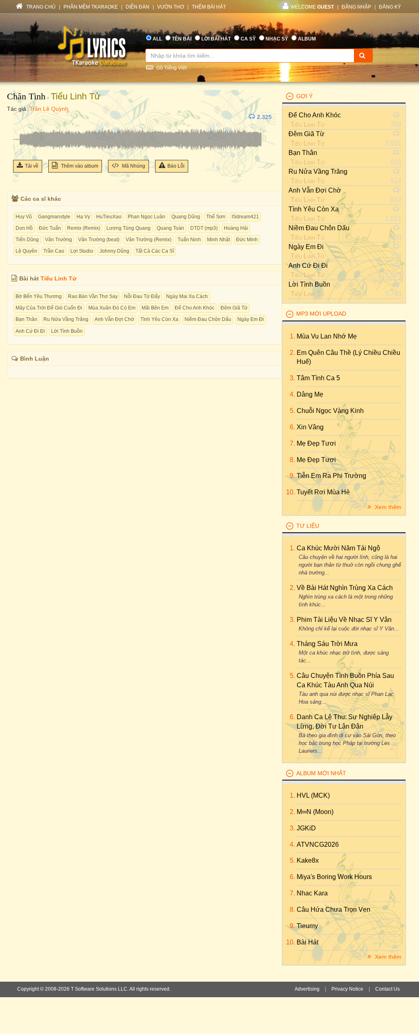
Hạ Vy (83, 217)
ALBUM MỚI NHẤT (321, 773)
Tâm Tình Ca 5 (318, 378)
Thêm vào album (79, 166)
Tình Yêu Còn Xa (159, 319)
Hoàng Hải (236, 228)
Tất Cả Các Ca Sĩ (154, 251)
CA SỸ (248, 39)
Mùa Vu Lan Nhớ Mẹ (327, 336)
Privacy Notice (347, 989)
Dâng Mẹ (310, 394)
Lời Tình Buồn (67, 331)
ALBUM (307, 39)
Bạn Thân (26, 319)
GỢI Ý (304, 96)
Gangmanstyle (54, 217)
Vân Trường (58, 239)
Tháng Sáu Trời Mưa (327, 643)
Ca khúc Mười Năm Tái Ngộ (338, 548)
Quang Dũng (185, 217)
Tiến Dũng (27, 239)
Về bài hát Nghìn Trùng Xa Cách (345, 587)
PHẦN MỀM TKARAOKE (90, 7)
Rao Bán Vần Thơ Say (93, 296)
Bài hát (307, 942)
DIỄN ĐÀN (137, 7)
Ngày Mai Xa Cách (187, 296)
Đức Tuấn (50, 228)
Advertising (307, 989)
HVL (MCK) (313, 795)
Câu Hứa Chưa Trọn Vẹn (333, 909)
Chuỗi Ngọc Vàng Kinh (330, 410)
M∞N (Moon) (315, 811)
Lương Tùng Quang (128, 228)
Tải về (31, 166)
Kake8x (308, 860)
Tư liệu (307, 526)
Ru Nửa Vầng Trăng (65, 319)
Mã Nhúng (133, 166)
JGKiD (306, 828)
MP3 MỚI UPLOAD (321, 313)
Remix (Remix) (83, 228)
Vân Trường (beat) (98, 239)
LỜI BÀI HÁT (216, 39)
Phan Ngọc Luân (146, 217)
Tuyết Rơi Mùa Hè (323, 492)
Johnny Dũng (114, 251)
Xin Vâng (310, 427)
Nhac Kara (312, 893)
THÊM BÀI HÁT (209, 7)
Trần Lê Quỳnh (48, 108)
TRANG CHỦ (40, 7)
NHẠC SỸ (277, 39)
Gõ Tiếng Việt (171, 68)
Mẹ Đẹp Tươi (316, 443)
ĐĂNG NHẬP (356, 7)
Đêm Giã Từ (234, 308)
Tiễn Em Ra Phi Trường (331, 475)
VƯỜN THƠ (170, 7)
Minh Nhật (218, 239)
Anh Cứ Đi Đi (30, 331)
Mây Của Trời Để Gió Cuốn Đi (49, 308)
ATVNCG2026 (318, 844)
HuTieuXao (109, 217)
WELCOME (312, 7)
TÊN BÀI (181, 39)
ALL (157, 39)
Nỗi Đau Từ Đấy (142, 296)
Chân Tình (26, 96)
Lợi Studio (81, 251)
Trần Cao (53, 251)
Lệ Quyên (26, 251)
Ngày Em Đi (250, 319)
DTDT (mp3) (204, 228)
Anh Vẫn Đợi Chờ (114, 319)
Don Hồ (24, 228)
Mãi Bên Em (155, 308)
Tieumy (307, 925)
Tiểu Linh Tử (76, 96)
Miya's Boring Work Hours (334, 876)
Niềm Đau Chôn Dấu (208, 319)
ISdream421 (245, 217)
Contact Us (387, 989)
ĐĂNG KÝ (390, 7)
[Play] (21, 117)
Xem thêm (387, 507)
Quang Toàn (170, 228)
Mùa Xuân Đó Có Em (111, 308)
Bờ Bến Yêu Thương (39, 296)
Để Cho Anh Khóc (194, 308)
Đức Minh (247, 239)
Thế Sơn (215, 217)
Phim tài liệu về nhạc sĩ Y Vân (344, 619)
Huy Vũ (24, 217)
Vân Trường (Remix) (148, 239)
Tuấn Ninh (189, 239)
